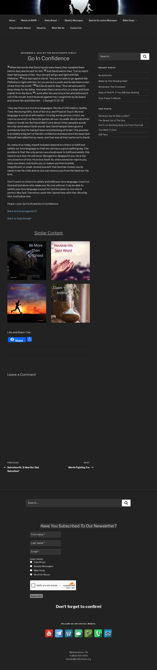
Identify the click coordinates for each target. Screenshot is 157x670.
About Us (41, 28)
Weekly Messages (74, 20)
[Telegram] (59, 633)
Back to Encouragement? (22, 211)
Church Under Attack (20, 28)
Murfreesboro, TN (78, 652)
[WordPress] (69, 633)
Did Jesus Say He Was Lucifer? (114, 116)
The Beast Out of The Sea (111, 120)
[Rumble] (88, 633)
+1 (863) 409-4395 (78, 655)
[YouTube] (49, 633)
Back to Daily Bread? (19, 218)
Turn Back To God (107, 130)
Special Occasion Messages (103, 20)
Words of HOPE (29, 20)
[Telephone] (98, 633)
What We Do (58, 28)
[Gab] (78, 633)
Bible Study (128, 20)
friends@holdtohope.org (78, 659)
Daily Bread (51, 20)
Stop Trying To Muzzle (109, 98)
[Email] (108, 633)
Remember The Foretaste (111, 87)
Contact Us (76, 28)
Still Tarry (103, 134)
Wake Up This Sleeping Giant (112, 81)
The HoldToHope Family (62, 53)
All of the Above (41, 574)
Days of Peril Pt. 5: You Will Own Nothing (118, 92)
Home (12, 20)
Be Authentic (105, 75)
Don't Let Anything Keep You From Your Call (120, 125)
